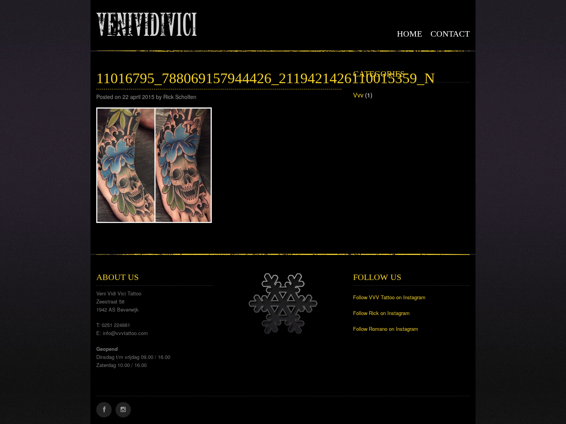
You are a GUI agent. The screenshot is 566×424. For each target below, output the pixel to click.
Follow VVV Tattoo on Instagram (389, 297)
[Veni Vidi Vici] (146, 23)
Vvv (358, 94)
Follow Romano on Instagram (385, 328)
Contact (450, 34)
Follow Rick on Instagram (381, 313)
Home (409, 34)
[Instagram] (123, 409)
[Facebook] (104, 409)
